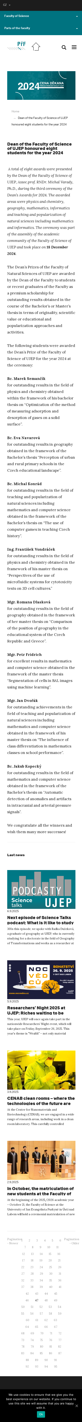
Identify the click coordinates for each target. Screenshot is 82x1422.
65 (36, 1327)
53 (50, 1307)
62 (46, 1320)
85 (41, 1353)
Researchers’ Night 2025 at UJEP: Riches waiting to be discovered (36, 1013)
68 (22, 1333)
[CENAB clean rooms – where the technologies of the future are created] (41, 1070)
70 (42, 1333)
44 (46, 1294)
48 (46, 1300)
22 (22, 1267)
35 (50, 1280)
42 (27, 1294)
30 (50, 1274)
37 (22, 1287)
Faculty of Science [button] (16, 16)
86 (50, 1353)
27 (22, 1274)
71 (51, 1333)
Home (15, 111)
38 (31, 1287)
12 (23, 1254)
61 (36, 1320)
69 (32, 1333)
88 (27, 1360)
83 (22, 1353)
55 (22, 1313)
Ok (41, 1414)
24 (41, 1267)
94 (46, 1366)
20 (50, 1260)
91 (55, 1360)
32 (22, 1280)
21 (59, 1260)
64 (27, 1327)
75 (41, 1340)
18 (32, 1260)
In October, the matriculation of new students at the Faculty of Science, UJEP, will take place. (40, 1194)
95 (55, 1366)
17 (23, 1260)
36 (59, 1280)
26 (59, 1267)
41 (60, 1287)
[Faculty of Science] (16, 46)
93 (36, 1366)
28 (32, 1274)
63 (55, 1320)
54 (59, 1307)
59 (59, 1313)
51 (32, 1307)
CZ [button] (5, 5)
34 (41, 1280)
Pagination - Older (71, 1241)
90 (46, 1360)
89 (36, 1360)
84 (32, 1353)
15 (50, 1254)
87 (59, 1353)
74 (32, 1340)
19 (41, 1260)
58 (50, 1313)
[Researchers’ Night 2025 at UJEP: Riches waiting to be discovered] (41, 979)
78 (22, 1346)
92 (27, 1366)
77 (59, 1340)
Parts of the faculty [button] (17, 28)
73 (22, 1340)
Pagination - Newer (14, 1241)
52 (41, 1307)
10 (48, 1247)
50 (23, 1307)
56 (32, 1313)
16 (59, 1254)
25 (50, 1267)
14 (41, 1254)
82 (59, 1346)
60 (27, 1320)
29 (41, 1274)
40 (50, 1287)
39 (41, 1287)
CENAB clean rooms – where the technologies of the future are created (41, 1103)
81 (50, 1346)
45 (55, 1294)
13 (32, 1254)
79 (32, 1346)
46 (27, 1300)
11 (57, 1247)
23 (31, 1267)
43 (36, 1294)
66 (46, 1327)
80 (41, 1346)
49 (55, 1300)
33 (31, 1280)
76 (50, 1340)
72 (59, 1333)
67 (55, 1327)
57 (41, 1313)
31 (60, 1274)
